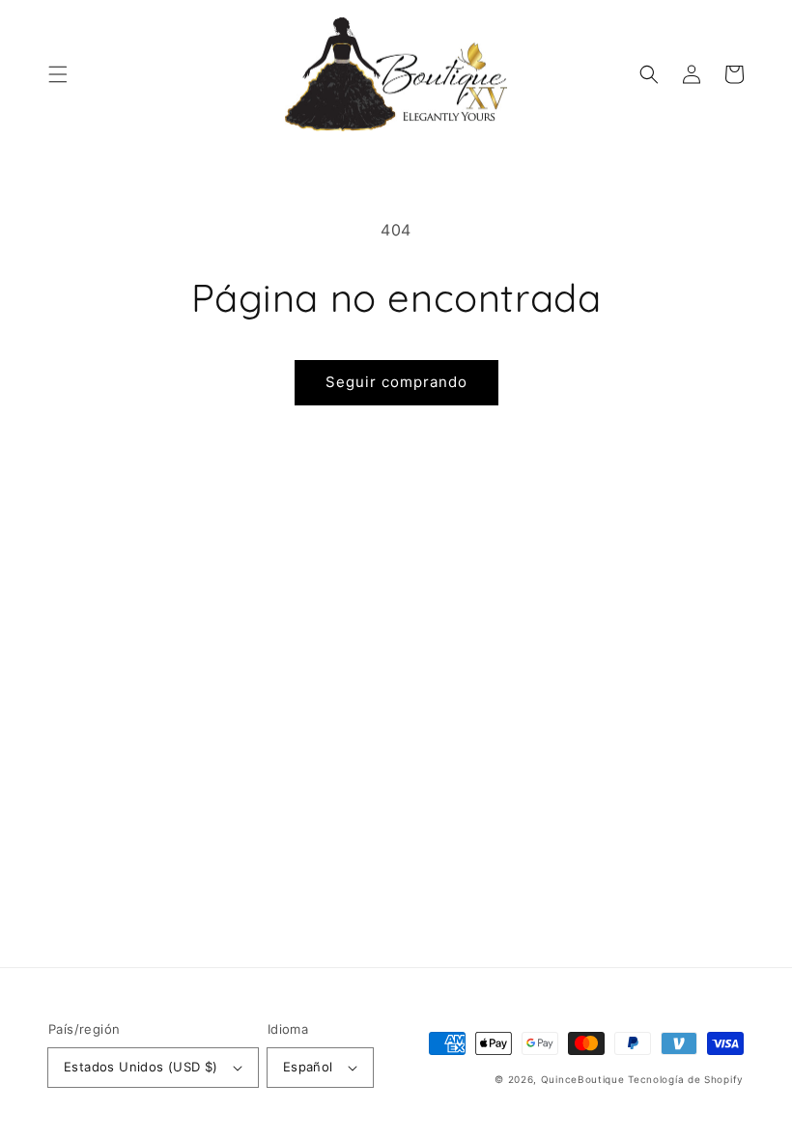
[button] (58, 74)
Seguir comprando (396, 382)
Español (308, 1066)
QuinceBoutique (583, 1079)
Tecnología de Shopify (686, 1079)
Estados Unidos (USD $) (141, 1066)
